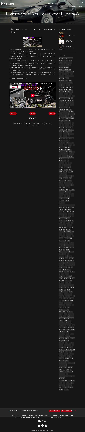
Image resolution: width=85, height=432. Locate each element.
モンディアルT (70, 171)
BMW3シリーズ (67, 358)
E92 (59, 280)
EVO (64, 382)
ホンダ (60, 360)
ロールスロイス (61, 258)
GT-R (66, 256)
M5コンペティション (62, 356)
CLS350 (73, 231)
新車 (62, 120)
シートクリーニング (65, 300)
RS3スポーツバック (62, 371)
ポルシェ (63, 85)
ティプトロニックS (68, 220)
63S (72, 358)
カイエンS (60, 231)
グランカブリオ (70, 182)
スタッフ (66, 60)
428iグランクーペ (62, 189)
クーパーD (65, 207)
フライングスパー (62, 96)
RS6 (73, 176)
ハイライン (70, 162)
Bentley (70, 80)
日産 (65, 251)
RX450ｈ (60, 298)
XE (69, 107)
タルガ (70, 236)
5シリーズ (64, 131)
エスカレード (67, 287)
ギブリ (73, 96)
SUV (71, 91)
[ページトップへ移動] (75, 410)
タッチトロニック (71, 362)
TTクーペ (66, 242)
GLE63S (67, 369)
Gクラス (66, 120)
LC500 (67, 189)
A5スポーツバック (62, 236)
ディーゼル (61, 89)
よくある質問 (61, 60)
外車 (59, 58)
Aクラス (60, 136)
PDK (64, 249)
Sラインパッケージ (71, 318)
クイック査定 (72, 71)
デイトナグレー (61, 256)
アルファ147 (61, 167)
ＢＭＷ (74, 349)
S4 (72, 227)
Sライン (68, 240)
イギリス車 (68, 231)
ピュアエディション (71, 251)
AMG (72, 98)
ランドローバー (64, 129)
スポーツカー (71, 156)
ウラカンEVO (66, 389)
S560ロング (61, 271)
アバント (60, 178)
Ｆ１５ (63, 351)
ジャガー (66, 107)
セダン (60, 76)
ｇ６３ (68, 271)
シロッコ (60, 211)
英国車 (70, 96)
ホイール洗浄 (61, 347)
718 (72, 220)
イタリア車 (61, 169)
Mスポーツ (65, 89)
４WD (64, 222)
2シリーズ (60, 240)
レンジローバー (61, 200)
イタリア (66, 296)
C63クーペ (66, 387)
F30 (62, 387)
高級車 (69, 147)
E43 (68, 329)
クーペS (64, 307)
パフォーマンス (61, 162)
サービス (71, 58)
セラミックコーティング (63, 367)
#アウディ (42, 123)
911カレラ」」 (71, 258)
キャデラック (61, 287)
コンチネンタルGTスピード (63, 80)
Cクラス (72, 111)
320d (72, 382)
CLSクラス (64, 100)
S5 (61, 118)
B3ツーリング (70, 367)
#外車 (34, 123)
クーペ (63, 78)
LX (73, 296)
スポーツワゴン (61, 338)
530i (70, 320)
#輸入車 (30, 123)
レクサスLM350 (67, 198)
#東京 (15, 123)
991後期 (67, 116)
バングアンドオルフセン (63, 327)
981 (59, 147)
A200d (60, 300)
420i (59, 91)
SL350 (70, 151)
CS (70, 278)
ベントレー (67, 78)
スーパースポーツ (62, 102)
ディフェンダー (61, 336)
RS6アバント (72, 118)
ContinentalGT (61, 82)
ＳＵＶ (67, 351)
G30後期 (60, 171)
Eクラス (63, 187)
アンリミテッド (61, 342)
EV (63, 76)
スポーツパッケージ (67, 227)
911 (66, 236)
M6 (70, 191)
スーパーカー (61, 151)
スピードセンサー (62, 378)
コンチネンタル (70, 82)
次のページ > (52, 113)
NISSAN (72, 316)
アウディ (71, 116)
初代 (64, 262)
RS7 (64, 238)
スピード (68, 289)
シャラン (65, 216)
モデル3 (60, 329)
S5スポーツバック (70, 138)
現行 (59, 120)
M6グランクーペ (61, 202)
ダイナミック (72, 271)
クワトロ (70, 351)
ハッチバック (61, 140)
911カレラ (60, 116)
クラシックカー (61, 260)
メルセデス (61, 122)
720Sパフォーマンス (68, 149)
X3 (65, 91)
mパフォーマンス (62, 331)
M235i (65, 240)
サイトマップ (67, 417)
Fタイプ (60, 307)
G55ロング (72, 260)
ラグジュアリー (61, 282)
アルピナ (71, 127)
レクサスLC (61, 320)
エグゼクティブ (69, 347)
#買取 (37, 123)
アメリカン (61, 289)
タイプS (67, 360)
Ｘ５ (59, 351)
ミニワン (70, 302)
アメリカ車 (71, 102)
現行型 (60, 127)
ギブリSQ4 (60, 262)
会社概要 (66, 71)
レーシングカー (68, 109)
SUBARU (67, 249)
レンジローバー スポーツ (63, 362)
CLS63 (60, 100)
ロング (73, 278)
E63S (60, 187)
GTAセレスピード (67, 167)
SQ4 (64, 229)
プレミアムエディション (71, 262)
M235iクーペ (71, 242)
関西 (63, 127)
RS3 (70, 369)
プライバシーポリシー (68, 62)
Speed (65, 82)
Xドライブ (69, 211)
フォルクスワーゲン (67, 209)
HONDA (68, 371)
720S (68, 160)
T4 (68, 309)
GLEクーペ (67, 218)
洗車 (59, 340)
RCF (67, 238)
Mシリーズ (71, 387)
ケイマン (67, 127)
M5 (64, 271)
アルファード (61, 198)
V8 (66, 96)
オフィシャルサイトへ (75, 3)
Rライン (64, 211)
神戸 (59, 85)
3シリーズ (64, 298)
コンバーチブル (71, 189)
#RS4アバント (49, 123)
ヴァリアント (61, 291)
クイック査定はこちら (64, 3)
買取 (62, 58)
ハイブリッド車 (64, 156)
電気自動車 (64, 329)
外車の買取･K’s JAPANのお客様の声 (65, 69)
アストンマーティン (62, 111)
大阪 (65, 76)
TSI (73, 216)
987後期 (66, 140)
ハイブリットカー (62, 142)
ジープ (60, 98)
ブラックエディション (62, 176)
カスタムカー (61, 242)
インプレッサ (61, 251)
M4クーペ (60, 247)
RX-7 (65, 196)
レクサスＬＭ (61, 349)
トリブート (61, 238)
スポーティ (71, 291)
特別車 (63, 280)
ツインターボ (69, 356)
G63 (69, 120)
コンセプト (66, 58)
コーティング (72, 338)
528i (66, 162)
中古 (70, 87)
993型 (68, 316)
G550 (64, 369)
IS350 (73, 151)
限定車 (67, 102)
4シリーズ (70, 89)
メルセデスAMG (70, 76)
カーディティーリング (65, 340)
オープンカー (61, 107)
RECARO (65, 302)
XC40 (65, 309)
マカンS (71, 300)
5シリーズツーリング (67, 122)
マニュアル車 (61, 160)
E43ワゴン (67, 338)
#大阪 (18, 123)
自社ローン (61, 389)
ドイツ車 (60, 229)
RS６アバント (67, 336)
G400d (60, 269)
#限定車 (37, 125)
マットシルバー (67, 282)
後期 (68, 91)
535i (72, 122)
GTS (64, 116)
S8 (59, 118)
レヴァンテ (69, 176)
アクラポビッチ (68, 276)
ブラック (70, 169)
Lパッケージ (66, 320)
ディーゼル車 (61, 220)
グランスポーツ (61, 296)
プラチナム (72, 287)
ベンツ (63, 91)
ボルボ (68, 307)
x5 (72, 87)
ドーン (66, 258)
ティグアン (61, 278)
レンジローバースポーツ (63, 267)
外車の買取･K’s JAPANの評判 (64, 67)
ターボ (65, 182)
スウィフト (71, 142)
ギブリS (60, 222)
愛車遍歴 (60, 207)
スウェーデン (61, 309)
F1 (59, 216)
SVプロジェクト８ (62, 109)
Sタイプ (60, 369)
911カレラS (67, 260)
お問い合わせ (61, 62)
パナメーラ (65, 136)
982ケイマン (61, 227)
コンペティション (71, 327)
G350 (65, 289)
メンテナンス (71, 342)
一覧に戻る (32, 113)
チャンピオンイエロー (70, 158)
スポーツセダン (68, 229)
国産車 (71, 238)
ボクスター (66, 169)
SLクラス (66, 151)
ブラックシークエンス (62, 138)
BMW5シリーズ (61, 358)
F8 (72, 236)
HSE (69, 267)
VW (61, 216)
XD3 (59, 129)
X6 (65, 160)
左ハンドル (61, 182)
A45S (60, 387)
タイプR (68, 196)
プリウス (60, 249)
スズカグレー (66, 278)
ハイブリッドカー (62, 276)
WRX (70, 247)
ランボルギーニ (72, 380)
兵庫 (69, 136)
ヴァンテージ (65, 178)
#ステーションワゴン (30, 125)
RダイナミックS (69, 311)
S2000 (63, 360)
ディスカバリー (70, 129)
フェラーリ (65, 171)
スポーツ (60, 131)
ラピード (68, 111)
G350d (71, 296)
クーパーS (60, 191)
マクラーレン (61, 149)
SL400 (73, 207)
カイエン (67, 85)
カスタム (65, 147)
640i (65, 180)
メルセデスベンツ (70, 100)
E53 (65, 347)
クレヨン (70, 256)
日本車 (69, 207)
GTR (73, 211)
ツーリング (69, 131)
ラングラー (64, 98)
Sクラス (70, 178)
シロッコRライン (61, 218)
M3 (71, 267)
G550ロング (61, 302)
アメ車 (69, 98)
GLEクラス (68, 222)
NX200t (67, 331)
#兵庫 (26, 123)
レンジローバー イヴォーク (63, 380)
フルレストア (68, 382)
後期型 (72, 371)
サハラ (66, 342)
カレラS (64, 316)
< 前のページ (13, 113)
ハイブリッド (61, 180)
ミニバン (69, 216)
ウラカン (60, 382)
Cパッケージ (73, 329)
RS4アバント (61, 322)
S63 (59, 78)
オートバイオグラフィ (62, 318)
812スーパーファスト (62, 311)
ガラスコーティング (68, 349)
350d (72, 222)
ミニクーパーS (66, 191)
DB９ (67, 87)
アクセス (70, 60)
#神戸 (22, 123)
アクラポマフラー (71, 298)
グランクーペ (69, 180)
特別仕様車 (72, 376)
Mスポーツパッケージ (68, 322)
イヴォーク (67, 200)
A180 (60, 156)
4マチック (67, 187)
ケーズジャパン (61, 71)
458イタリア (61, 209)
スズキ (67, 142)
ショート (60, 316)
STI (73, 247)
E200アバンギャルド (68, 280)
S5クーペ (66, 291)
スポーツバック (65, 118)
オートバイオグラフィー (66, 269)
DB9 (64, 231)
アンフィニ (61, 196)
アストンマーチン (62, 87)
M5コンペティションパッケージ (64, 376)
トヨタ (72, 196)
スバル (67, 247)
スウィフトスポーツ (62, 158)
